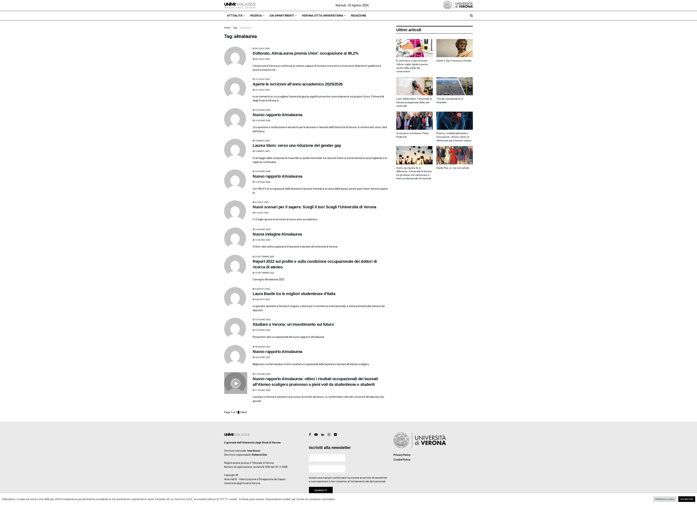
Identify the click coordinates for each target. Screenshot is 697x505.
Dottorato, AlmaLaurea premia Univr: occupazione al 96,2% (305, 53)
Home (227, 27)
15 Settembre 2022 (264, 256)
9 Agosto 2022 (262, 289)
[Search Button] (471, 15)
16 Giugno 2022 (262, 319)
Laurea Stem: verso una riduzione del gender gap (297, 145)
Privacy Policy (402, 454)
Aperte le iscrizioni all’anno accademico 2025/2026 (298, 84)
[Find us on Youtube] (316, 435)
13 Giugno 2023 (262, 229)
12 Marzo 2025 (262, 141)
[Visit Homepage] (240, 5)
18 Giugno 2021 (262, 347)
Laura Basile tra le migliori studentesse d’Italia (294, 293)
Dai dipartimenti (282, 15)
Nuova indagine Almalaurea (277, 234)
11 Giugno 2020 (262, 374)
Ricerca (256, 15)
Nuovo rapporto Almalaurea (277, 115)
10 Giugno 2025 (262, 110)
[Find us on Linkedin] (322, 435)
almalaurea (245, 27)
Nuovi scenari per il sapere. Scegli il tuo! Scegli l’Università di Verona (314, 207)
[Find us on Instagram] (329, 435)
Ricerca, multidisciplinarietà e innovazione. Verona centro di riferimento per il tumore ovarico (453, 137)
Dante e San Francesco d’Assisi (453, 60)
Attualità (234, 15)
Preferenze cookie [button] (664, 499)
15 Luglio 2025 (262, 79)
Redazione (358, 15)
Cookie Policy (402, 459)
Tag (235, 27)
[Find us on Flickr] (335, 435)
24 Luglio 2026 (262, 48)
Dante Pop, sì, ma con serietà (452, 167)
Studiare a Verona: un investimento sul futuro (293, 324)
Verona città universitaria (322, 15)
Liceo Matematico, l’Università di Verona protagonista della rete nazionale (414, 102)
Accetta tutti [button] (686, 499)
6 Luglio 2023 (261, 202)
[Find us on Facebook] (310, 435)
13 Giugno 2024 (262, 171)
